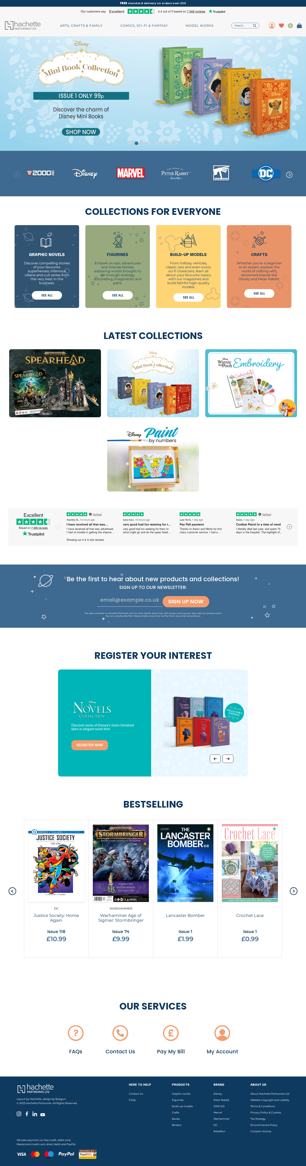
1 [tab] (130, 143)
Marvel (218, 1112)
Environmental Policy (263, 1125)
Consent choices (260, 1131)
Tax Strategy (258, 1118)
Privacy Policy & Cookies (265, 1112)
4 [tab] (150, 143)
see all (47, 295)
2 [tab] (136, 143)
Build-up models (182, 1106)
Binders (177, 1125)
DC (216, 1125)
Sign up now (186, 601)
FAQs (132, 1100)
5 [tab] (156, 143)
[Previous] (215, 758)
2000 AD (219, 1106)
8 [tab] (176, 143)
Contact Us (136, 1093)
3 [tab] (143, 143)
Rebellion (219, 1131)
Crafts (175, 1112)
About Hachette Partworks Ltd (269, 1093)
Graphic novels (181, 1093)
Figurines (178, 1100)
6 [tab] (163, 143)
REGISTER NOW (90, 745)
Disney (218, 1093)
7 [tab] (170, 143)
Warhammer (222, 1118)
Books (176, 1118)
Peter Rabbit (221, 1100)
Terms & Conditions (262, 1106)
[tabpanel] (153, 94)
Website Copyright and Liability (269, 1100)
